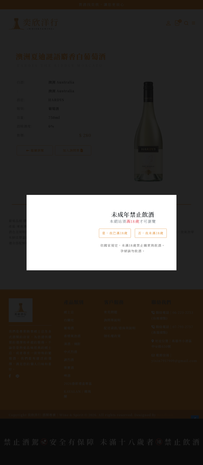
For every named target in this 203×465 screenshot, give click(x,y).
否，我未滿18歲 (151, 233)
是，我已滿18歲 (115, 233)
